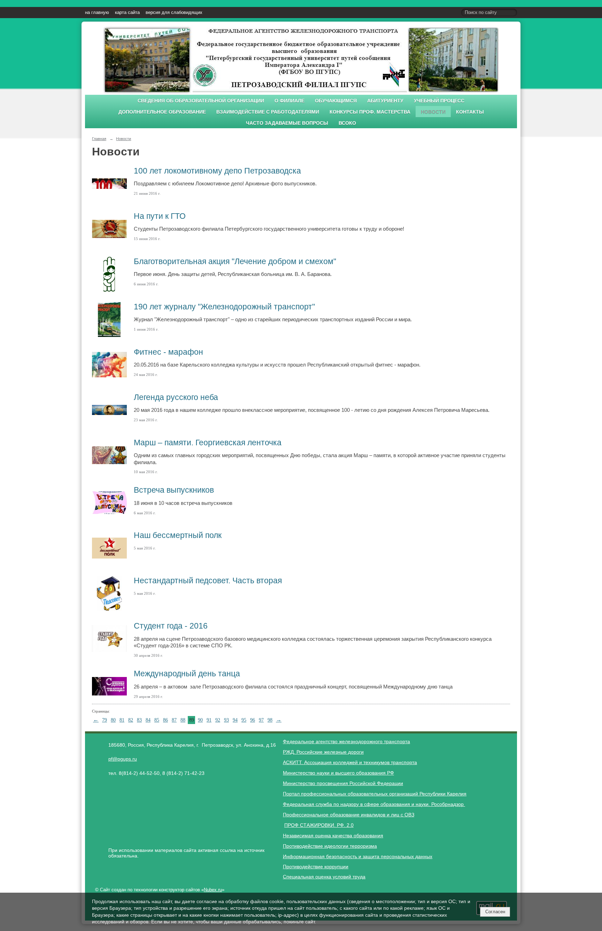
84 (148, 720)
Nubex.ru (213, 889)
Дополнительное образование (162, 112)
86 (165, 720)
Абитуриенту (385, 100)
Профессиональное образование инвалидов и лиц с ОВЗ (348, 814)
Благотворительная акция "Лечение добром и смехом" (235, 261)
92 (217, 720)
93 (226, 720)
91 (209, 720)
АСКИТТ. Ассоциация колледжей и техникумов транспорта (350, 762)
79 (104, 720)
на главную (97, 12)
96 (252, 720)
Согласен (495, 911)
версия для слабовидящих (174, 12)
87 (174, 720)
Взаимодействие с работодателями (267, 112)
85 (156, 720)
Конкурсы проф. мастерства (370, 112)
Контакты (470, 112)
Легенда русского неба (176, 397)
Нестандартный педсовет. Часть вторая (208, 580)
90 (200, 720)
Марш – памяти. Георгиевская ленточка (207, 442)
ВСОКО (347, 123)
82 (130, 720)
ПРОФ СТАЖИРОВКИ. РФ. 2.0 (319, 825)
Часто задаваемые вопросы (287, 123)
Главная (99, 139)
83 (139, 720)
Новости (433, 112)
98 (270, 720)
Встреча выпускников (174, 489)
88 (182, 720)
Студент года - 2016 (171, 625)
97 (261, 720)
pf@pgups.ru (122, 759)
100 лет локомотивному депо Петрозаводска (217, 170)
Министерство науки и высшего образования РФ (338, 773)
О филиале (289, 100)
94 (235, 720)
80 (113, 720)
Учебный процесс (439, 100)
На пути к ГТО (160, 216)
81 (121, 720)
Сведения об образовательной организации (201, 100)
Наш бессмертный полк (178, 535)
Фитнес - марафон (168, 351)
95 (243, 720)
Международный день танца (187, 673)
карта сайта (127, 12)
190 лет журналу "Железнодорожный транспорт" (224, 306)
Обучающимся (336, 100)
